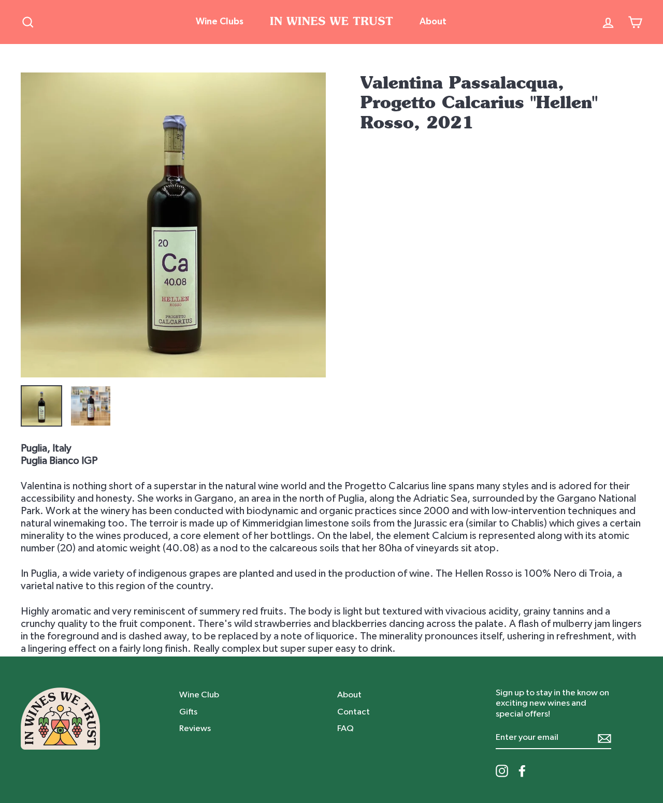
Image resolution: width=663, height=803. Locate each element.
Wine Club (199, 694)
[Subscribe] (604, 738)
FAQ (345, 728)
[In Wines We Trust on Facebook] (522, 771)
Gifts (188, 711)
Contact (353, 711)
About (433, 21)
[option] (173, 224)
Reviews (195, 728)
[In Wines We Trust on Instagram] (502, 771)
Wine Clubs (219, 21)
